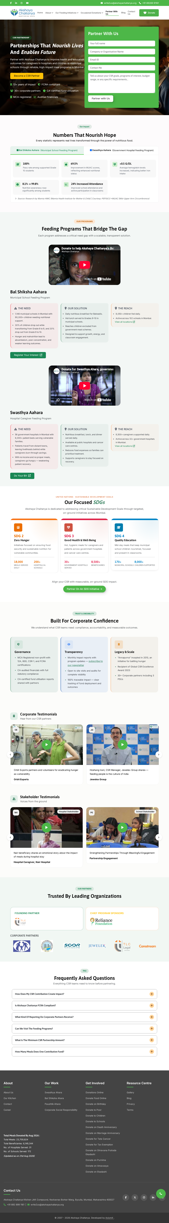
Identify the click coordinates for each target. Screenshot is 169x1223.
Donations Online (94, 1092)
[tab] (47, 150)
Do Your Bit (21, 475)
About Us (8, 1092)
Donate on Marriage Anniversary (103, 1133)
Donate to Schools (95, 1121)
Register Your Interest (26, 355)
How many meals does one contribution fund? (39, 1051)
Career (7, 1110)
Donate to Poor (93, 1110)
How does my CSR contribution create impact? (39, 993)
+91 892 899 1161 (15, 1204)
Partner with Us (101, 98)
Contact (8, 1104)
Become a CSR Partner (26, 75)
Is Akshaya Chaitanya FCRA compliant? (35, 1005)
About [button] (48, 13)
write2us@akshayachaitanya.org (120, 3)
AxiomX (109, 1218)
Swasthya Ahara (53, 1092)
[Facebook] (125, 1197)
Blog (123, 13)
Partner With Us (112, 12)
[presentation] (10, 754)
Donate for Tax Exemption (99, 1144)
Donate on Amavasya (97, 1165)
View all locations (124, 322)
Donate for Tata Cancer (98, 1138)
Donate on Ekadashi (96, 1171)
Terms (130, 1110)
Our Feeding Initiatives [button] (66, 13)
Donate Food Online (96, 1098)
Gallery (130, 1092)
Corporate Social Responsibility (61, 1110)
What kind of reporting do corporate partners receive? (44, 1016)
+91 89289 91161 (150, 3)
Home (40, 13)
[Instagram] (144, 1197)
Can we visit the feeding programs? (34, 1028)
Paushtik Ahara (53, 1104)
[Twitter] (135, 1197)
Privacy (131, 1104)
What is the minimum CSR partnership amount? (40, 1040)
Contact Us (131, 12)
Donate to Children (95, 1115)
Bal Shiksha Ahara (54, 1098)
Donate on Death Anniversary (101, 1127)
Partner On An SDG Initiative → (84, 588)
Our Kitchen (10, 1098)
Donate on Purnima (96, 1160)
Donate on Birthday (96, 1104)
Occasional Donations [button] (91, 13)
